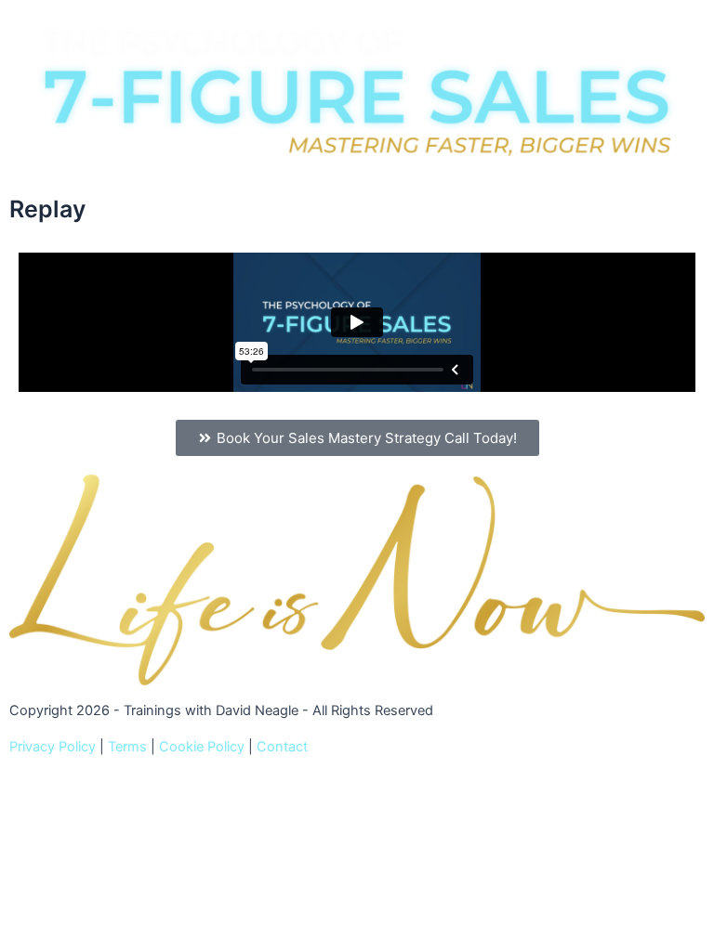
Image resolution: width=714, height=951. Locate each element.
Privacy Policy (52, 746)
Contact (282, 746)
